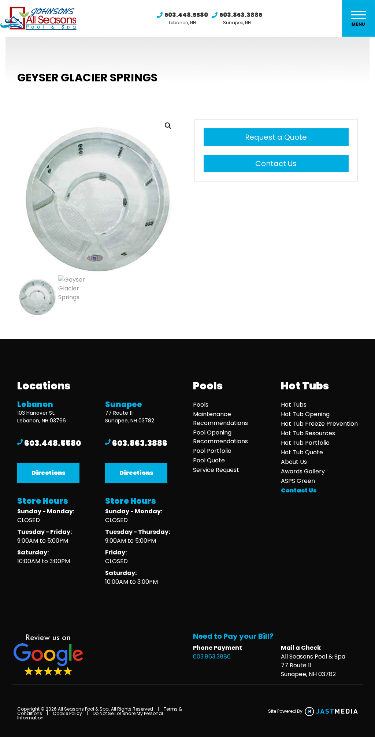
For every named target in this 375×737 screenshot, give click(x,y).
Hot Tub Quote (302, 452)
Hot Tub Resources (308, 433)
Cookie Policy (67, 713)
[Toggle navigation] (358, 18)
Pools (200, 404)
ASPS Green (298, 481)
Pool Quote (209, 460)
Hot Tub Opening (305, 414)
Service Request (216, 470)
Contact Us (276, 163)
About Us (294, 462)
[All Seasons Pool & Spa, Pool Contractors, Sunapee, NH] (136, 609)
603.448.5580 (186, 15)
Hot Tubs (294, 404)
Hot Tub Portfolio (305, 443)
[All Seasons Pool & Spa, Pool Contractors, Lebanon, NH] (48, 589)
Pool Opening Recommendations (220, 436)
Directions (48, 473)
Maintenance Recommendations (220, 418)
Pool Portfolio (212, 451)
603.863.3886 (240, 15)
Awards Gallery (303, 471)
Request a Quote (276, 137)
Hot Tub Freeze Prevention (319, 423)
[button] (168, 125)
